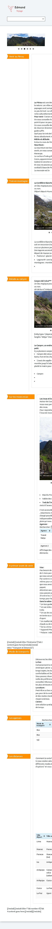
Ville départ (39, 836)
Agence (44, 531)
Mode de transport (40, 724)
